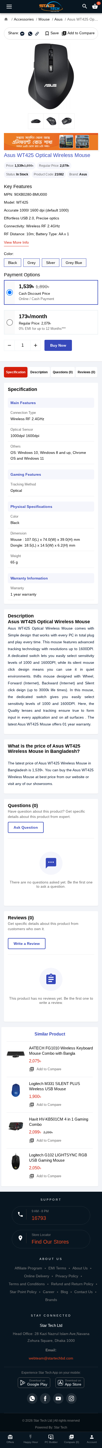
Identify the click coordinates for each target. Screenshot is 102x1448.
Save (51, 33)
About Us (80, 1268)
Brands (51, 1300)
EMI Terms (57, 1268)
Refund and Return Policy (72, 1284)
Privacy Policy (66, 1276)
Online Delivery (36, 1276)
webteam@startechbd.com (51, 1358)
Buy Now (58, 345)
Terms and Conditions (27, 1284)
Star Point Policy (23, 1292)
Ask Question (26, 827)
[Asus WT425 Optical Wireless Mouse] (51, 76)
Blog (64, 1292)
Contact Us (83, 1292)
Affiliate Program (28, 1268)
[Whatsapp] (32, 1398)
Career (48, 1292)
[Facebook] (45, 1398)
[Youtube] (58, 1398)
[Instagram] (71, 1398)
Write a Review (27, 943)
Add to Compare (78, 33)
